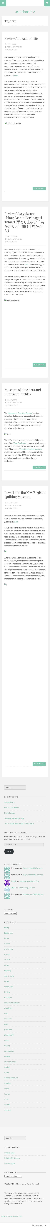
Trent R (13, 881)
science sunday (10, 1062)
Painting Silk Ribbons (12, 808)
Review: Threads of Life (21, 38)
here (16, 75)
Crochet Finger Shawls (26, 888)
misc (6, 1013)
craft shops (8, 949)
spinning (7, 1083)
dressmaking (9, 976)
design (6, 965)
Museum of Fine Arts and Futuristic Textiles (22, 391)
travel (6, 1099)
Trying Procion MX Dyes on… (33, 868)
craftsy (7, 954)
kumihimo (8, 997)
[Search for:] (15, 787)
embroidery (8, 987)
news (6, 1024)
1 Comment (12, 242)
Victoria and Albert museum (30, 449)
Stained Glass (9, 802)
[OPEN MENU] (3, 3)
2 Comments (12, 405)
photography (9, 1035)
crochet (7, 960)
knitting (7, 992)
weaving (7, 1110)
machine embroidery (12, 1003)
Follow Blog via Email (15, 833)
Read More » (39, 188)
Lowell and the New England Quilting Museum (24, 494)
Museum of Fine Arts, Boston (20, 413)
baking (6, 928)
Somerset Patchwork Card (14, 818)
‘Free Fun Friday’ (20, 443)
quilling (6, 1040)
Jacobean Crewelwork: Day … (29, 881)
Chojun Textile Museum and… (33, 875)
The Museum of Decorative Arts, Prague (19, 824)
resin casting (9, 1051)
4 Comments (12, 508)
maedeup (7, 1008)
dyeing (6, 981)
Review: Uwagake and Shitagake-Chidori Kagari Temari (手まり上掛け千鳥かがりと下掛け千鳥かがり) (24, 222)
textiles (7, 1094)
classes (7, 944)
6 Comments (12, 50)
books (6, 938)
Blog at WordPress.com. (12, 1216)
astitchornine (25, 11)
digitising (7, 970)
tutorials (7, 1105)
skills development (11, 1078)
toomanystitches (14, 47)
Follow (9, 851)
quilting (7, 1046)
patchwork (8, 1029)
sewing (7, 1067)
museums (8, 1019)
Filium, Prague (9, 813)
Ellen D (13, 888)
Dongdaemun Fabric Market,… (33, 894)
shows (6, 1072)
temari (6, 1089)
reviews (7, 1056)
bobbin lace (8, 933)
